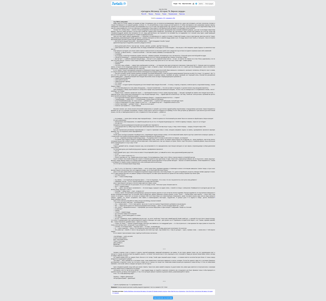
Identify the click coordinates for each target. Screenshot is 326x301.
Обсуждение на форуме (163, 298)
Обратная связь (186, 3)
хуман (164, 14)
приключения (173, 14)
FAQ (180, 3)
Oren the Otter (163, 9)
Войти (201, 4)
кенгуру (158, 14)
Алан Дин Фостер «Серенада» (176, 291)
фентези (182, 14)
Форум (175, 3)
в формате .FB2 (170, 18)
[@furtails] (196, 4)
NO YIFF (144, 14)
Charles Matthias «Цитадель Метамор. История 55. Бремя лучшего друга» (145, 291)
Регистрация (209, 4)
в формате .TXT (160, 18)
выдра (151, 14)
